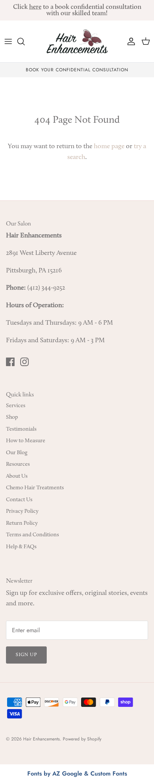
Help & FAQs (21, 547)
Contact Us (19, 500)
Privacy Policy (22, 511)
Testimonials (21, 429)
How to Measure (25, 441)
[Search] (24, 41)
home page (109, 146)
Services (15, 406)
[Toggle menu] (8, 41)
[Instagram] (24, 362)
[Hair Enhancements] (77, 41)
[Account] (129, 41)
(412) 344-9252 (46, 288)
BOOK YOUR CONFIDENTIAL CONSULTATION (77, 69)
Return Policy (22, 523)
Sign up (26, 654)
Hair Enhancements (41, 739)
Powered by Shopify (82, 739)
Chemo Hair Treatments (35, 488)
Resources (18, 464)
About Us (17, 476)
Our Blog (16, 453)
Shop (12, 417)
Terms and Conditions (32, 535)
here (35, 7)
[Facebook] (10, 362)
